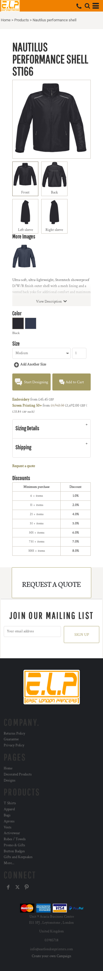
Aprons (9, 821)
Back (54, 192)
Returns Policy (14, 733)
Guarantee (11, 739)
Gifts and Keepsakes (18, 857)
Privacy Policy (14, 745)
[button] (87, 6)
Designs (9, 780)
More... (9, 863)
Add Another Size (33, 364)
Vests (7, 827)
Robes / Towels (15, 839)
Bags (7, 815)
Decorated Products (18, 774)
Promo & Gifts (14, 845)
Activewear (12, 833)
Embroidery (20, 399)
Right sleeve (54, 229)
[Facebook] (8, 887)
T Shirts (10, 803)
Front (25, 192)
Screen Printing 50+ (27, 405)
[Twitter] (17, 887)
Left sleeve (25, 229)
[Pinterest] (27, 887)
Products (21, 20)
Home (6, 20)
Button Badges (14, 851)
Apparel (9, 809)
